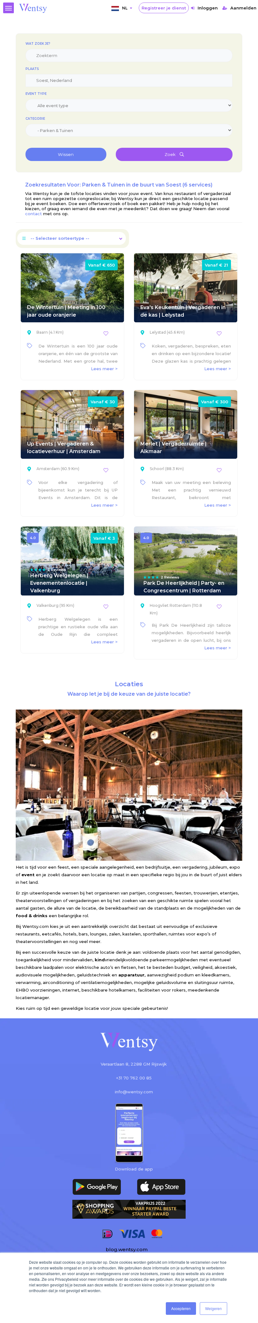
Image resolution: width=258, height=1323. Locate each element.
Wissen (66, 154)
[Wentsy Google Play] (96, 1187)
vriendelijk (110, 959)
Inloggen (208, 7)
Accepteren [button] (181, 1308)
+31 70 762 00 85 (134, 1077)
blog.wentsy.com (127, 1249)
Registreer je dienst (163, 7)
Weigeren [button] (213, 1308)
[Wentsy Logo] (129, 1042)
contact (34, 213)
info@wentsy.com (134, 1091)
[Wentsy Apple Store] (161, 1187)
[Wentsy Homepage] (33, 7)
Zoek (171, 154)
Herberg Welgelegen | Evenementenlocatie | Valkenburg (59, 583)
